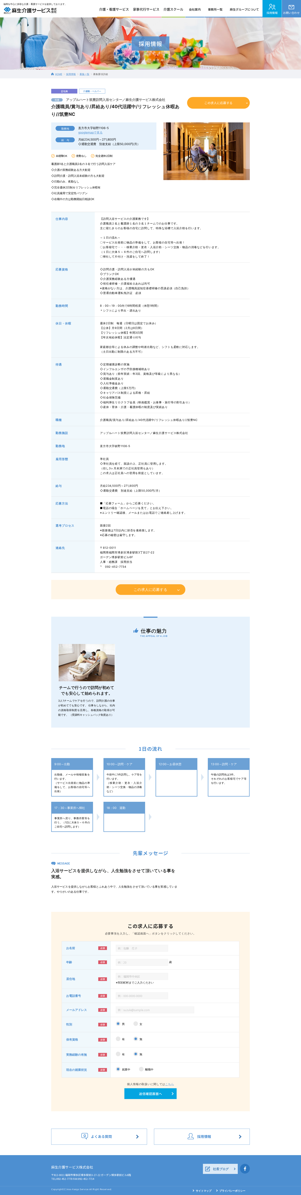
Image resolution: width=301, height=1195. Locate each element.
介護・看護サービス (114, 9)
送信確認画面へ (150, 1093)
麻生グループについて (244, 9)
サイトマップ (203, 1190)
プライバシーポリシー (232, 1190)
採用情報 (272, 13)
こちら (169, 1084)
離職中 (149, 1069)
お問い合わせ (291, 13)
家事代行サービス (146, 9)
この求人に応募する (218, 102)
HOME (58, 74)
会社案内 (195, 9)
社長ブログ (221, 1169)
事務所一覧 (215, 9)
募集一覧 (84, 74)
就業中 (126, 1069)
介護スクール (173, 9)
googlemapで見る (90, 132)
